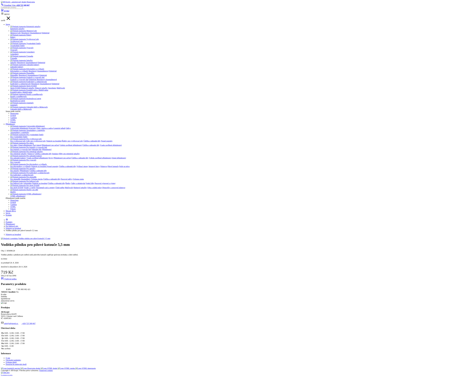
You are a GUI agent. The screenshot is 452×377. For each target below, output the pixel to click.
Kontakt (9, 215)
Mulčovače (61, 88)
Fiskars (13, 122)
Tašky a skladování (78, 183)
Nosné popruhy (107, 141)
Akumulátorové (35, 33)
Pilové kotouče (113, 166)
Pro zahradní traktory (18, 158)
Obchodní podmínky (13, 360)
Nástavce (30, 154)
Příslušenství (10, 124)
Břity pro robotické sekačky (69, 154)
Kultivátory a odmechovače (20, 84)
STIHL (13, 120)
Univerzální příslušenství (19, 128)
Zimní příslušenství (25, 145)
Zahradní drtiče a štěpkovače (21, 109)
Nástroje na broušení (54, 141)
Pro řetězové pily (16, 183)
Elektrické (45, 33)
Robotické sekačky (17, 29)
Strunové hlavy (94, 166)
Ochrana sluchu (37, 179)
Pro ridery (14, 145)
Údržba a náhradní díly (92, 141)
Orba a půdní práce (94, 188)
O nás (8, 358)
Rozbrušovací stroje (17, 101)
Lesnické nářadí (59, 128)
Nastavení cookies (46, 370)
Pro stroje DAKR (16, 188)
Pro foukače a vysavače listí (20, 149)
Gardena (13, 118)
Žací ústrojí (37, 145)
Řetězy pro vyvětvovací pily (72, 141)
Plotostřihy (14, 75)
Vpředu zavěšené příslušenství (70, 145)
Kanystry (32, 128)
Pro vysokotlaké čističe (18, 137)
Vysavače (13, 50)
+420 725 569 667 (28, 323)
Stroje (8, 24)
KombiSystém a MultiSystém (21, 92)
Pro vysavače (15, 162)
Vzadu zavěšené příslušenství (111, 145)
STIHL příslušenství (17, 196)
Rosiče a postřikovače (18, 96)
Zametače (14, 105)
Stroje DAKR (15, 88)
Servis (8, 213)
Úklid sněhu (59, 188)
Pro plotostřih (15, 179)
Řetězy (68, 183)
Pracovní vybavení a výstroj (105, 183)
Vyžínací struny (82, 166)
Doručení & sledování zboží (16, 364)
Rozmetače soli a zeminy (45, 188)
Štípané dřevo (11, 211)
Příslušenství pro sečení (50, 145)
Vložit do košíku (10, 279)
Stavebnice (52, 88)
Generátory (14, 54)
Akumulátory (26, 179)
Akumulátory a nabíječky (19, 133)
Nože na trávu (124, 166)
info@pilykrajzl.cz (11, 323)
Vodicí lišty (90, 183)
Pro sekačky (14, 171)
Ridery (12, 37)
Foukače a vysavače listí (19, 80)
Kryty (51, 158)
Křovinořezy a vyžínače (19, 71)
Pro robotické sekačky (18, 154)
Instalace (55, 154)
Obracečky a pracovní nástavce (113, 188)
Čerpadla (13, 58)
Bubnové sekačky (27, 88)
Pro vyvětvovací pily (18, 141)
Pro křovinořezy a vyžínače (20, 166)
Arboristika (27, 183)
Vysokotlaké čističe (17, 46)
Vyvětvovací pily (16, 41)
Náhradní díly (36, 149)
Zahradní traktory (16, 67)
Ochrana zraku (78, 179)
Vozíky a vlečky (30, 188)
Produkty (9, 222)
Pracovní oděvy (66, 179)
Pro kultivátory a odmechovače (21, 175)
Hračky (13, 192)
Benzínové (25, 33)
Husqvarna (14, 113)
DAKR (13, 116)
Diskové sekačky (41, 88)
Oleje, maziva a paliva (44, 128)
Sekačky (13, 63)
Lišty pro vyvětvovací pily (36, 141)
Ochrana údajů (11, 362)
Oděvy (68, 128)
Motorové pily (15, 33)
